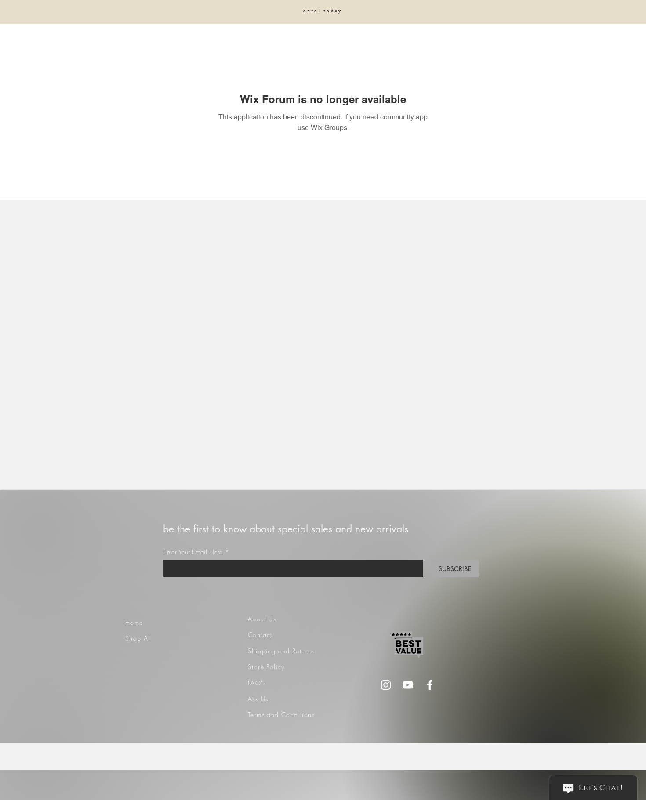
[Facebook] (429, 684)
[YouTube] (407, 684)
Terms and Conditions (281, 714)
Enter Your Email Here (193, 552)
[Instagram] (385, 684)
